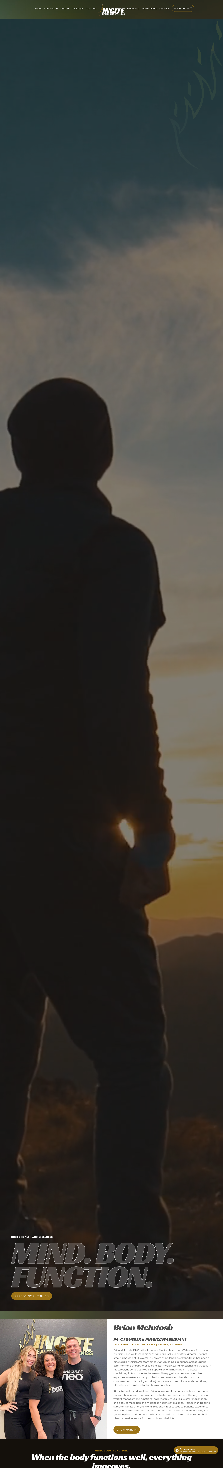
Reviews (91, 8)
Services (49, 8)
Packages (77, 8)
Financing (133, 8)
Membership (149, 8)
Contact (164, 8)
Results (64, 8)
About (38, 8)
